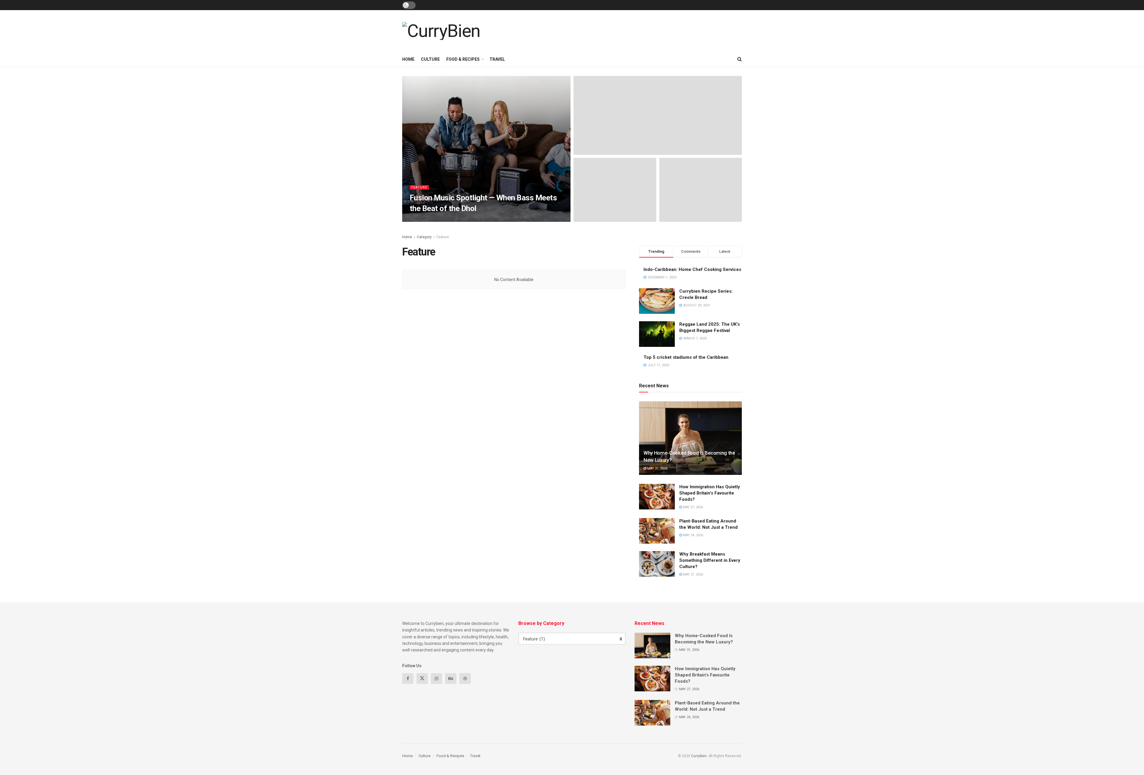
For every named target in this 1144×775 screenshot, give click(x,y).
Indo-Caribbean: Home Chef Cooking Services (692, 269)
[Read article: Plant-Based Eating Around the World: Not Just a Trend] (657, 531)
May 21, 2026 (692, 574)
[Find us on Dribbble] (465, 678)
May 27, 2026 (692, 507)
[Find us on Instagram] (436, 678)
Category (424, 237)
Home (408, 59)
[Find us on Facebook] (408, 678)
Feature (419, 187)
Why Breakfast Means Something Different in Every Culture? (709, 560)
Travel (497, 59)
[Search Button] (739, 59)
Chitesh (422, 220)
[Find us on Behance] (450, 678)
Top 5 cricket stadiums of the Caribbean (686, 357)
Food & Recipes (463, 59)
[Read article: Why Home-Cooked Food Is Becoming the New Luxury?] (690, 438)
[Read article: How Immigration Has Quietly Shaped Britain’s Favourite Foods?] (657, 496)
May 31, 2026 (656, 468)
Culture (430, 59)
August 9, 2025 (448, 220)
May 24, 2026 (692, 535)
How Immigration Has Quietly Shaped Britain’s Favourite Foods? (709, 493)
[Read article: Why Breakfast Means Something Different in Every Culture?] (657, 564)
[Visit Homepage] (441, 31)
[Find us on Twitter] (422, 678)
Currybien (699, 756)
